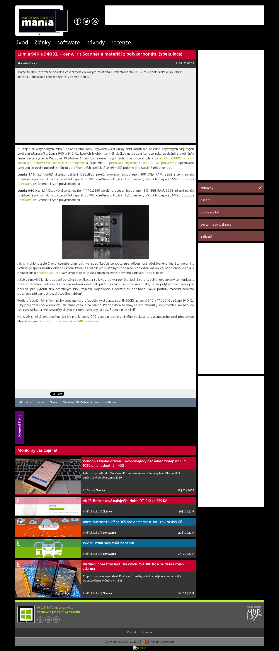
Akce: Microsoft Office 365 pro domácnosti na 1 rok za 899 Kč (132, 522)
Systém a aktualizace (216, 225)
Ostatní (206, 200)
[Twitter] (87, 22)
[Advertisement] (213, 12)
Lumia (40, 402)
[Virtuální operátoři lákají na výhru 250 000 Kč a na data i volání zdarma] (48, 578)
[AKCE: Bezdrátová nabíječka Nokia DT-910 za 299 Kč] (48, 506)
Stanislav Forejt (27, 63)
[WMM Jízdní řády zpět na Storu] (48, 548)
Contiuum (24, 184)
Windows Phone (105, 402)
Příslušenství (210, 212)
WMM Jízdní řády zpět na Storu (108, 543)
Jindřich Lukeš (92, 511)
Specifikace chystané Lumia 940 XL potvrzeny (141, 163)
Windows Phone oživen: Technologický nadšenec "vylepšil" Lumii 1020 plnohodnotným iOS (135, 463)
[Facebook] (78, 22)
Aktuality (25, 402)
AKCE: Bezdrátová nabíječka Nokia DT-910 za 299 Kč (125, 501)
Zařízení (206, 237)
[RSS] (96, 22)
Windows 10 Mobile (76, 402)
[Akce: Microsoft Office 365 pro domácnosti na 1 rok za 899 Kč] (48, 527)
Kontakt (132, 633)
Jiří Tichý (88, 490)
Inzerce (147, 633)
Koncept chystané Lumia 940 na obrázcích (72, 321)
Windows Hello (50, 273)
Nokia (54, 402)
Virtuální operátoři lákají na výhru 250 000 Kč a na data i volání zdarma (134, 566)
